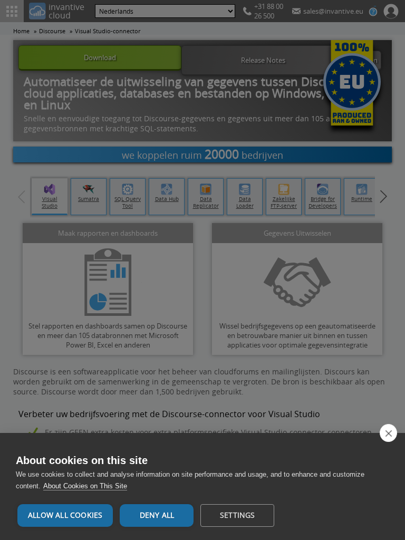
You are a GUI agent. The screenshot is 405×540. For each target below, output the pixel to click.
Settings (237, 515)
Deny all (157, 515)
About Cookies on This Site (85, 486)
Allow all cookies (65, 515)
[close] (388, 433)
